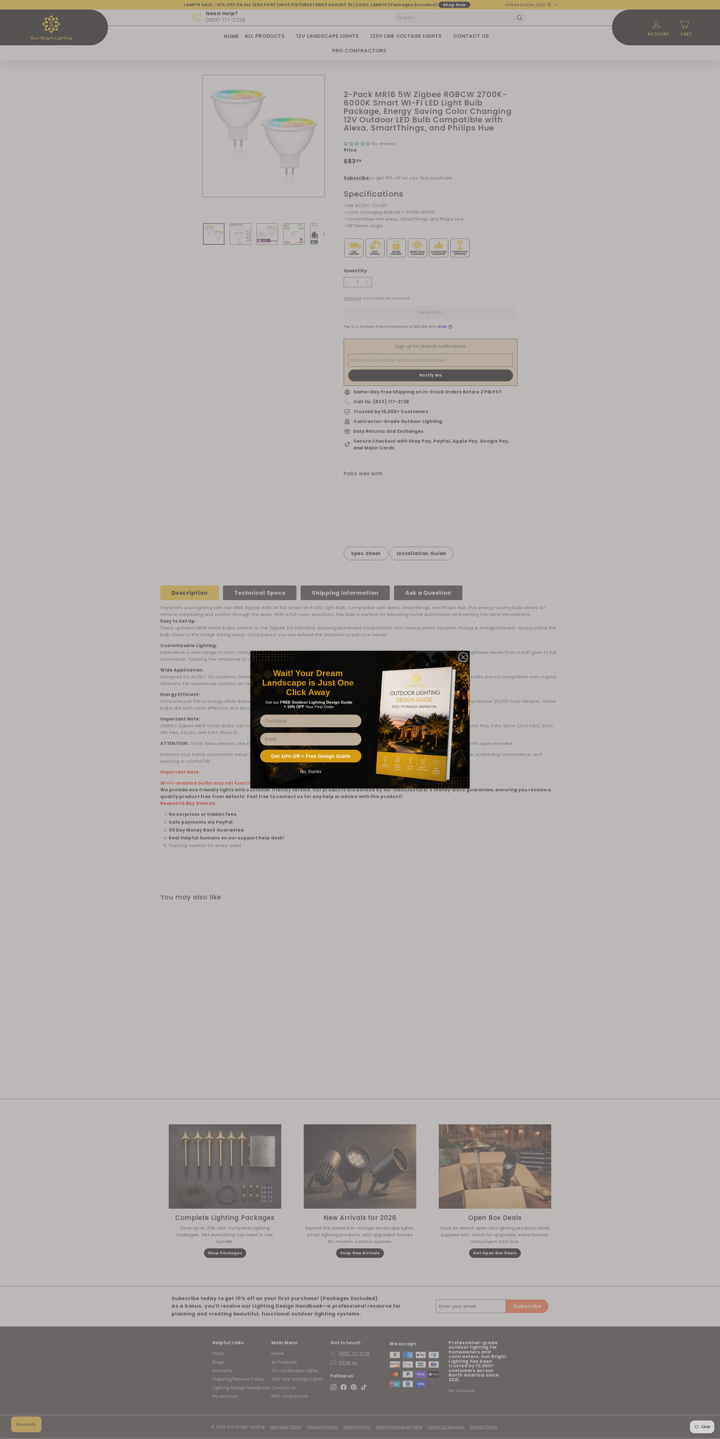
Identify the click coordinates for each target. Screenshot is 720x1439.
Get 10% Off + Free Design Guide (310, 756)
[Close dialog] (463, 657)
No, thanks (310, 771)
